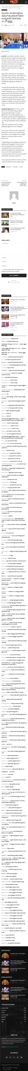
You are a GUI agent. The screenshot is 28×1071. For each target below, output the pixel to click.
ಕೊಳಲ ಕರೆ (8, 413)
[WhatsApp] (18, 29)
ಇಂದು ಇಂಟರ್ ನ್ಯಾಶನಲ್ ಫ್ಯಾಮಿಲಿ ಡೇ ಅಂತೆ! (13, 645)
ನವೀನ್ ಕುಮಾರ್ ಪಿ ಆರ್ (5, 662)
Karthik (3, 744)
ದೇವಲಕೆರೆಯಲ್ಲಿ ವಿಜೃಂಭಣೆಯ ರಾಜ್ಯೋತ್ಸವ (14, 855)
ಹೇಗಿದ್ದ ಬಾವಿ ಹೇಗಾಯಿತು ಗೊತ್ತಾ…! (17, 703)
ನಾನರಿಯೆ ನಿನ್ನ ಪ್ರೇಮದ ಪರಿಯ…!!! (12, 758)
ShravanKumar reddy (6, 858)
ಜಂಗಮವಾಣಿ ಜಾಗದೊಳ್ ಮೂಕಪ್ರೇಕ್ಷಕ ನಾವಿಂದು (16, 660)
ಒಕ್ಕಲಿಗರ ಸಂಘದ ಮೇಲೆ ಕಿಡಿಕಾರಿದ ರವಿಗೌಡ (14, 810)
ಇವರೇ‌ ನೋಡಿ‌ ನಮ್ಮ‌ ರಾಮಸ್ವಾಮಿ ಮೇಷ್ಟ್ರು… (15, 540)
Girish (2, 810)
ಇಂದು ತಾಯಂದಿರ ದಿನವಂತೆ (15, 654)
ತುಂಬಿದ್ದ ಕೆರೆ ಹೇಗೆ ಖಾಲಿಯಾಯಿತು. (14, 943)
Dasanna (3, 855)
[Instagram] (17, 1057)
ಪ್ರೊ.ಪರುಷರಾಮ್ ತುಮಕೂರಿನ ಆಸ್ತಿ (11, 377)
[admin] (2, 25)
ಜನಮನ (3, 224)
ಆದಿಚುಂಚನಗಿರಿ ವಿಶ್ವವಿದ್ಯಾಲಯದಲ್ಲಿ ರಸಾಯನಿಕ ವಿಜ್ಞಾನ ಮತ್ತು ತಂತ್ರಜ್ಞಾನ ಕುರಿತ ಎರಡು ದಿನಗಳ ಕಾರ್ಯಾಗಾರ (18, 309)
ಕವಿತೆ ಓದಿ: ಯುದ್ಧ (15, 428)
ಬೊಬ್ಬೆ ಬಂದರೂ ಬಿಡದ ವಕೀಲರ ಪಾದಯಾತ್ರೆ (16, 370)
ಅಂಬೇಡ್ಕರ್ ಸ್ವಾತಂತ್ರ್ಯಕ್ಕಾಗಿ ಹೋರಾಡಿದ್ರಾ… (16, 600)
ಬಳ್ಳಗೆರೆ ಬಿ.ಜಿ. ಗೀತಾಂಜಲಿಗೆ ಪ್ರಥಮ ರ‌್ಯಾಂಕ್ (14, 820)
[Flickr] (14, 1057)
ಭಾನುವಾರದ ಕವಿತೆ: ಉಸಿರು (12, 479)
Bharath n (3, 576)
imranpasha (4, 385)
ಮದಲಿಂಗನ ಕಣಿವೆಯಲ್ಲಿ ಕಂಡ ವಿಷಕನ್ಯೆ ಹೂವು (15, 569)
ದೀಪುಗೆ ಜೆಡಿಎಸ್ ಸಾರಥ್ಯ (10, 937)
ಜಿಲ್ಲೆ (2, 232)
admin (6, 25)
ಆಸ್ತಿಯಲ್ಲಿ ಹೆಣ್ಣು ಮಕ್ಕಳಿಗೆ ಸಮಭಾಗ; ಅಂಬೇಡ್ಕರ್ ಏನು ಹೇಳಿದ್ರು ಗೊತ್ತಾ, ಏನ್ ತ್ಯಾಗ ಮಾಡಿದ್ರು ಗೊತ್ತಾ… (13, 520)
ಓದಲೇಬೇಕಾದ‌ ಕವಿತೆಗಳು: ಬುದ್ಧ (12, 341)
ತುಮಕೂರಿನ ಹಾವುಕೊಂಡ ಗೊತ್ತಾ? (16, 879)
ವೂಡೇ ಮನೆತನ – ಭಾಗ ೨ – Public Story (9, 352)
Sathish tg (3, 647)
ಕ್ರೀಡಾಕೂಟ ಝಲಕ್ (14, 338)
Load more (13, 330)
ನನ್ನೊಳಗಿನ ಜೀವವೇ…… (9, 766)
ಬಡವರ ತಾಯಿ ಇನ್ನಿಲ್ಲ (11, 558)
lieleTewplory (4, 468)
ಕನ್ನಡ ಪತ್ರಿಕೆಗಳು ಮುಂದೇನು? (14, 784)
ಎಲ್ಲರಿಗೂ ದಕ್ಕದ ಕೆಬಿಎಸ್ (10, 935)
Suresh (3, 341)
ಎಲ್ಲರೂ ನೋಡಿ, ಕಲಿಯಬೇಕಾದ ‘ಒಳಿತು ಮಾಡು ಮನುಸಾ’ (16, 561)
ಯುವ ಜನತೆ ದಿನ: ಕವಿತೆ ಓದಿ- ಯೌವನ (13, 431)
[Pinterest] (14, 29)
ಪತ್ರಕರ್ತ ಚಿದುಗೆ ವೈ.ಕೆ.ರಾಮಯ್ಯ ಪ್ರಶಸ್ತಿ (13, 410)
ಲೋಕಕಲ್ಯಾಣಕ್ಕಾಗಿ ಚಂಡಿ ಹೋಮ (11, 866)
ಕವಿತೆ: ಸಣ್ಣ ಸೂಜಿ (13, 482)
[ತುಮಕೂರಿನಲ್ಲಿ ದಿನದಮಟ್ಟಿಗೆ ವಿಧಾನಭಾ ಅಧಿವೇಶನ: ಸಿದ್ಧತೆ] (5, 317)
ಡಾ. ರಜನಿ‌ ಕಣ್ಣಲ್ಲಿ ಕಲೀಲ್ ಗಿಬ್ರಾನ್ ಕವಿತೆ (14, 433)
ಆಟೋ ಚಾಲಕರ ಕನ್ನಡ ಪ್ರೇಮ (12, 873)
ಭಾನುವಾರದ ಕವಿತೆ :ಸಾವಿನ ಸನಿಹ (16, 485)
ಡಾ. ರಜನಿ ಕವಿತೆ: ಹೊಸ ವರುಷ (11, 440)
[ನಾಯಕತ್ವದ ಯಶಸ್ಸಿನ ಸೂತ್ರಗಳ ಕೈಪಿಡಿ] (5, 301)
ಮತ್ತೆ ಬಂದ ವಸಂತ (10, 367)
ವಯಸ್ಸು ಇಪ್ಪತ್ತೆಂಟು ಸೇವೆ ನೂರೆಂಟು (15, 889)
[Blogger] (6, 1057)
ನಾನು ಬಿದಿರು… (9, 744)
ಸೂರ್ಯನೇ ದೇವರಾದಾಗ (14, 678)
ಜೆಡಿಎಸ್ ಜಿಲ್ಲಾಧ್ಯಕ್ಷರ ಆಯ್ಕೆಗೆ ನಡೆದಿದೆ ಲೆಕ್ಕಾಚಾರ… (16, 633)
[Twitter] (11, 29)
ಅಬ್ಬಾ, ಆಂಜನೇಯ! (10, 848)
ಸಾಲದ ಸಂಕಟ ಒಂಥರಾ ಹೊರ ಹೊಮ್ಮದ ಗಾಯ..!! (16, 667)
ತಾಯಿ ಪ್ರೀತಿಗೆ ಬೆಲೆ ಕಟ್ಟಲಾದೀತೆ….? (14, 709)
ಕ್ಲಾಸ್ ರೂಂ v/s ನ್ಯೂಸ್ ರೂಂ (16, 626)
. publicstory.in (8, 166)
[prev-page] (2, 235)
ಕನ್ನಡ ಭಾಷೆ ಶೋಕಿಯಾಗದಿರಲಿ (12, 755)
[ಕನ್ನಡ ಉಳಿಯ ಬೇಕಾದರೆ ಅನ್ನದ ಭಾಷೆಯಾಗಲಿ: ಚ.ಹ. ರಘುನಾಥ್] (5, 222)
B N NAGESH (4, 370)
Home (2, 6)
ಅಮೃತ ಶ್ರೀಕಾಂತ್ (4, 771)
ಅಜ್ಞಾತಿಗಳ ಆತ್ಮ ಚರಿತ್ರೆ (9, 786)
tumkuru (21, 166)
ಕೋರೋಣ (10, 516)
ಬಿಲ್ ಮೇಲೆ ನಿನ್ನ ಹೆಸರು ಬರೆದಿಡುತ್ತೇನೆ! (14, 563)
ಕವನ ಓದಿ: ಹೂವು (13, 380)
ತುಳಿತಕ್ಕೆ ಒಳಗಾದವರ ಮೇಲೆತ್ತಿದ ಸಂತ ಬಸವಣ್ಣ (14, 692)
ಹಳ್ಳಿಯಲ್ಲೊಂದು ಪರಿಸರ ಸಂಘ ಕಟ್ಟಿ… (15, 472)
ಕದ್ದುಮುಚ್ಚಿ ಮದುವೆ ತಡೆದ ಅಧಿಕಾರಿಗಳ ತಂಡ (16, 405)
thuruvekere (15, 166)
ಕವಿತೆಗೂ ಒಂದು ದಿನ (14, 425)
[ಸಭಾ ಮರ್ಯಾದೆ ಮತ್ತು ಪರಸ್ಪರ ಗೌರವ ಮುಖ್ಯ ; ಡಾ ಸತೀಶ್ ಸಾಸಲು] (5, 230)
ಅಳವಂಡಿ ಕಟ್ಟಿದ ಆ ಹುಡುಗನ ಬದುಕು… (13, 887)
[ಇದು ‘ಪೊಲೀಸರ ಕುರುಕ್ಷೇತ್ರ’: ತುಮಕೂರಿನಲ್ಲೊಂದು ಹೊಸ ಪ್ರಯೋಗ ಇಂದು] (5, 215)
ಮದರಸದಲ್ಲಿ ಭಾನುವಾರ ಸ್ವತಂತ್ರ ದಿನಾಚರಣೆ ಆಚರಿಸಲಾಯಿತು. (6, 184)
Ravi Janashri (4, 600)
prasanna (3, 362)
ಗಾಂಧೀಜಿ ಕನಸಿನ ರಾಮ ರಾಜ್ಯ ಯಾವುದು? (15, 576)
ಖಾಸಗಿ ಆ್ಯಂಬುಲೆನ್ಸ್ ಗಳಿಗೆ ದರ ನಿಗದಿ (13, 487)
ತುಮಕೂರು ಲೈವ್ (8, 6)
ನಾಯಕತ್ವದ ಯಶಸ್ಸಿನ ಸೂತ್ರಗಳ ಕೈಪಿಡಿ (17, 299)
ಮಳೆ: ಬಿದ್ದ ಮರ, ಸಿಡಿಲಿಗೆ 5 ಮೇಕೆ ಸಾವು (16, 408)
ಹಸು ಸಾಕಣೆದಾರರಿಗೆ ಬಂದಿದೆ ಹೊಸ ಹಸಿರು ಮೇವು (15, 566)
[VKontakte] (21, 1057)
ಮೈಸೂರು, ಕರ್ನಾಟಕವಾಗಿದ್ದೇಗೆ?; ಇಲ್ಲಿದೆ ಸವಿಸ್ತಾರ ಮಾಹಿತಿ (15, 913)
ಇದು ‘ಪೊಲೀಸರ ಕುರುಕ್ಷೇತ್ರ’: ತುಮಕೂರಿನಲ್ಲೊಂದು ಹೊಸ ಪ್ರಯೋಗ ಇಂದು (17, 215)
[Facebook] (7, 29)
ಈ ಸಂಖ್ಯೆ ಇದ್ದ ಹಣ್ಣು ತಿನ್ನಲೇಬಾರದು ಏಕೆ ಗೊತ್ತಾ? (17, 365)
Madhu (3, 827)
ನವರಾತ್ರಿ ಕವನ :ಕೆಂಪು (10, 450)
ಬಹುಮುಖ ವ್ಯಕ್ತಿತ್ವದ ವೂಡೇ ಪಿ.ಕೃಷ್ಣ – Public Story (10, 348)
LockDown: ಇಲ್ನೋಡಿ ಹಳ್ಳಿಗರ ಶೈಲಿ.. (13, 789)
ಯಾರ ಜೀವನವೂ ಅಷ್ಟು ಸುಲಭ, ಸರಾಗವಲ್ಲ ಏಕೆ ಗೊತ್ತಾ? (15, 657)
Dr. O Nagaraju (4, 835)
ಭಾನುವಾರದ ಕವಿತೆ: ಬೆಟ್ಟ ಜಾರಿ (15, 453)
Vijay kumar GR (4, 583)
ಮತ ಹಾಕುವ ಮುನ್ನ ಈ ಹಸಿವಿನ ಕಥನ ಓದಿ (15, 357)
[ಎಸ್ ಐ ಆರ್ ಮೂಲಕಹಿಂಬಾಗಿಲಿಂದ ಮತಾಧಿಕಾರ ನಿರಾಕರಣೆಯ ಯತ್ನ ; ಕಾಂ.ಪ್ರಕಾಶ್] (5, 324)
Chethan (3, 614)
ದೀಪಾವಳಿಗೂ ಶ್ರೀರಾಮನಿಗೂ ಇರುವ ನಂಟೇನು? (13, 928)
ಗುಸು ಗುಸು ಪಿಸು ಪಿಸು (10, 533)
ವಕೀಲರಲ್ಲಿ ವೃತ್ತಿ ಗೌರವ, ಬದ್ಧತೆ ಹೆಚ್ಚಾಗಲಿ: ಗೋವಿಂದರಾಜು (22, 184)
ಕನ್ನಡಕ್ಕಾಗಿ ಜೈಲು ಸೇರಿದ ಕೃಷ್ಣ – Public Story (9, 344)
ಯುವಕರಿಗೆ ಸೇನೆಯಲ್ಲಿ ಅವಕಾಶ (13, 647)
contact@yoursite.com (12, 1047)
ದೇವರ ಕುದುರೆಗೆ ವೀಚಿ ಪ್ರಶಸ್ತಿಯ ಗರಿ (12, 805)
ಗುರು (7, 394)
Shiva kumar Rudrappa (6, 578)
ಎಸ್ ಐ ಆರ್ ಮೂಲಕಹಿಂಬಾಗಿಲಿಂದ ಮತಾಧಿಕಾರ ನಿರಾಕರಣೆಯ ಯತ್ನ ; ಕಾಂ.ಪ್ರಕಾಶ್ (17, 324)
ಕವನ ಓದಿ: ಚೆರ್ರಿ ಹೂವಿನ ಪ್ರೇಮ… (13, 423)
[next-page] (5, 235)
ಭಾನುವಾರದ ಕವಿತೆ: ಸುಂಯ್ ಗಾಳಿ (15, 456)
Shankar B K (4, 735)
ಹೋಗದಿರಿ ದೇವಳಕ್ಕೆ (17, 706)
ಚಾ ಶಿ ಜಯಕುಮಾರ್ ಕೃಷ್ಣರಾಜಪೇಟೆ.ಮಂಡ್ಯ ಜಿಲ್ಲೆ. (10, 418)
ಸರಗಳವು (11, 555)
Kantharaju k (4, 714)
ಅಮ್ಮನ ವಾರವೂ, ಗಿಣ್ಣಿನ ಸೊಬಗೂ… (13, 763)
